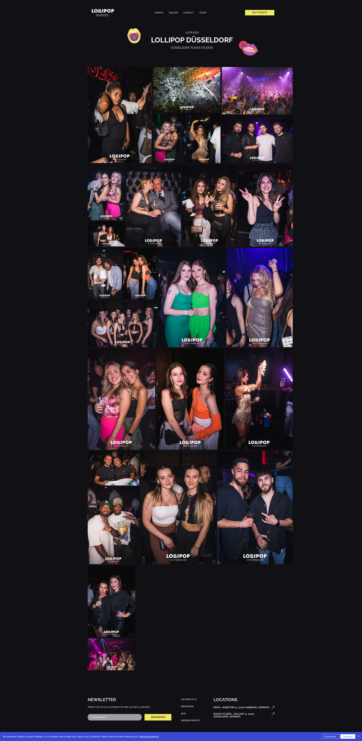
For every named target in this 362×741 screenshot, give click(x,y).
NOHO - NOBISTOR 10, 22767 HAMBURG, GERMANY (242, 707)
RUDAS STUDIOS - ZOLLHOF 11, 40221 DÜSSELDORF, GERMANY (234, 715)
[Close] (358, 736)
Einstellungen (330, 736)
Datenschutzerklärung (149, 736)
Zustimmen (348, 736)
